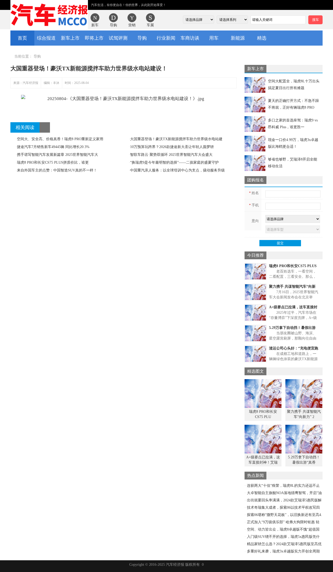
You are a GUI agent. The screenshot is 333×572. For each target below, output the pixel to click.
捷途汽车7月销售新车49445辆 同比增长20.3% (52, 147)
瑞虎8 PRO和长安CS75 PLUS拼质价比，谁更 (52, 162)
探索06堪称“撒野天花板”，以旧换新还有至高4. (284, 515)
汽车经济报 (49, 14)
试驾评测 (118, 38)
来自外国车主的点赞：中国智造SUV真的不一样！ (56, 170)
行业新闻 (166, 38)
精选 (261, 38)
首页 (22, 38)
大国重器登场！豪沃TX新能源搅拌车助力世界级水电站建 (175, 139)
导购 (113, 25)
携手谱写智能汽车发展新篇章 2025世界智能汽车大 (57, 155)
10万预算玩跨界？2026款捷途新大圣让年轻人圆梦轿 (171, 147)
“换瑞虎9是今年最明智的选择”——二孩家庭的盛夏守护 (174, 162)
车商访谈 (190, 38)
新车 (95, 25)
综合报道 (46, 38)
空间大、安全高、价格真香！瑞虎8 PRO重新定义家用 (59, 139)
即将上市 (94, 38)
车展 (150, 25)
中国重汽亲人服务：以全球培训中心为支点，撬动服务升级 (177, 170)
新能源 (238, 38)
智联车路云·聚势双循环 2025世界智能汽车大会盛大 (171, 155)
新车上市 (70, 38)
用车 (214, 38)
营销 (132, 25)
